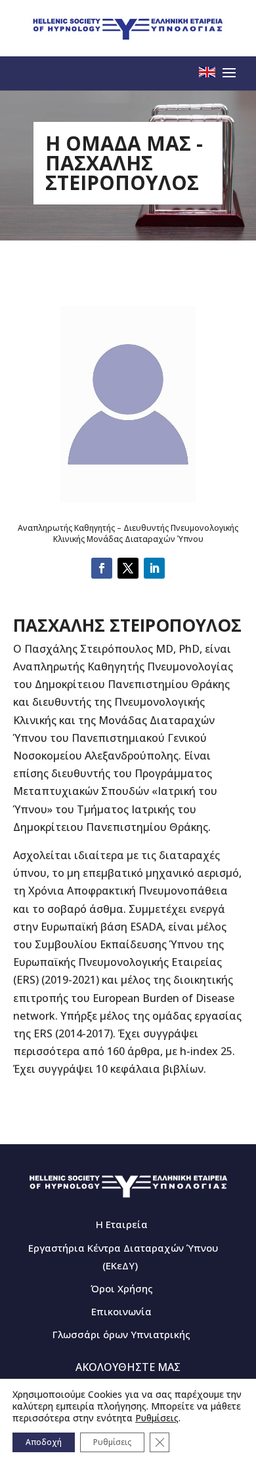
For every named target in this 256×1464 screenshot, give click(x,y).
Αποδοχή (44, 1442)
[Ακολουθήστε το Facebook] (101, 568)
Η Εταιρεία (122, 1224)
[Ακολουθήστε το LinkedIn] (154, 568)
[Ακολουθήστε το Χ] (128, 568)
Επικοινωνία (121, 1311)
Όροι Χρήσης (122, 1288)
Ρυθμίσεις (157, 1418)
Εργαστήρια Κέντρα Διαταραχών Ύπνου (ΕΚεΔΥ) (123, 1256)
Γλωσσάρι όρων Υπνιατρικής (121, 1334)
